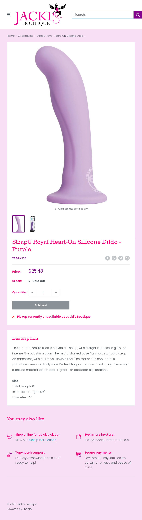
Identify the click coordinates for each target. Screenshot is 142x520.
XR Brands (19, 258)
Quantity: (19, 292)
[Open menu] (8, 14)
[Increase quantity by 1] (56, 292)
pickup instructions (42, 440)
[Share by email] (127, 258)
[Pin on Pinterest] (114, 258)
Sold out (41, 305)
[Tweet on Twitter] (120, 258)
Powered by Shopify (19, 509)
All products (25, 36)
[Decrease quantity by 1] (32, 292)
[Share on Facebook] (107, 258)
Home (11, 36)
